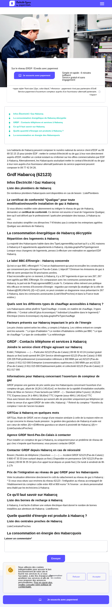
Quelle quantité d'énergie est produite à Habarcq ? (38, 131)
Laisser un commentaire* (18, 538)
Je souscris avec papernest (36, 75)
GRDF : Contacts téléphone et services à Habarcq (38, 122)
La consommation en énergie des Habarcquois (36, 135)
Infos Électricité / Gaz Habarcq (28, 114)
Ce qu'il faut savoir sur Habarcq (29, 126)
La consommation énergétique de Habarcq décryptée (39, 118)
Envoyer (56, 558)
